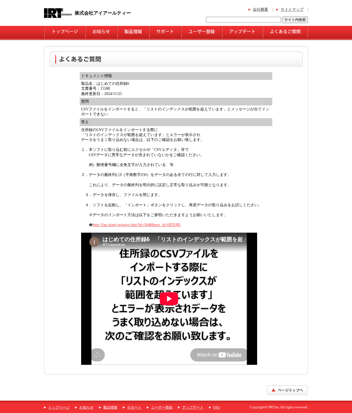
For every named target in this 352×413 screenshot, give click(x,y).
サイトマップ (292, 9)
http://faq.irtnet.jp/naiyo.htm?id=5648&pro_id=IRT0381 (137, 225)
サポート (134, 407)
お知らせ (86, 407)
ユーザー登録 (161, 407)
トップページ (59, 407)
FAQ (216, 407)
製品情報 (110, 407)
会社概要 (260, 9)
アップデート (193, 407)
